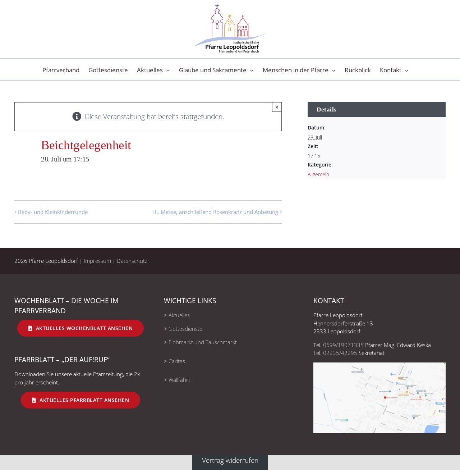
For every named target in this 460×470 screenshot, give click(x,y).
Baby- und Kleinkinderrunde (53, 211)
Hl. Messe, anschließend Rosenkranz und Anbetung (215, 211)
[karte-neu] (379, 365)
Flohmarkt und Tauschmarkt (203, 342)
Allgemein (318, 174)
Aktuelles (179, 315)
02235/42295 (340, 352)
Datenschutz (132, 260)
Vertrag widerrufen (230, 460)
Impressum (97, 260)
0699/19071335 (343, 344)
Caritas (177, 361)
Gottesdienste (185, 328)
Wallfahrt (179, 379)
